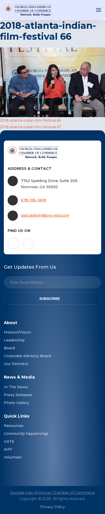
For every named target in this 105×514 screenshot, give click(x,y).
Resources (13, 425)
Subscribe (49, 299)
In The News (16, 387)
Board (9, 348)
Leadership (14, 340)
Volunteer (13, 457)
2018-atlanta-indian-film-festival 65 (30, 120)
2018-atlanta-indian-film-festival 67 (30, 127)
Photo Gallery (16, 402)
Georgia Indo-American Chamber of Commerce (52, 492)
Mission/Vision (17, 332)
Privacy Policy (52, 507)
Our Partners (16, 364)
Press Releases (18, 395)
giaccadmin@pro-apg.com (45, 215)
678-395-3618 (33, 200)
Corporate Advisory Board (27, 356)
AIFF (8, 449)
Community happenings (26, 433)
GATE (9, 441)
